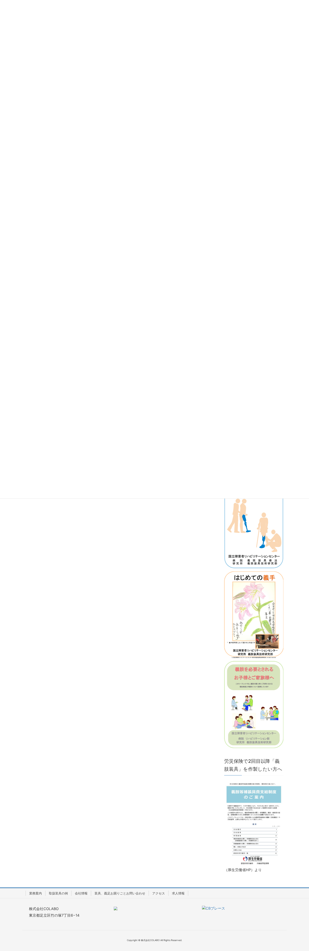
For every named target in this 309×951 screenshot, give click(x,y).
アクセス (158, 893)
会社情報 (81, 893)
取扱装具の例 (58, 893)
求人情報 (178, 893)
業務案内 (35, 893)
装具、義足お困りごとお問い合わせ (120, 893)
